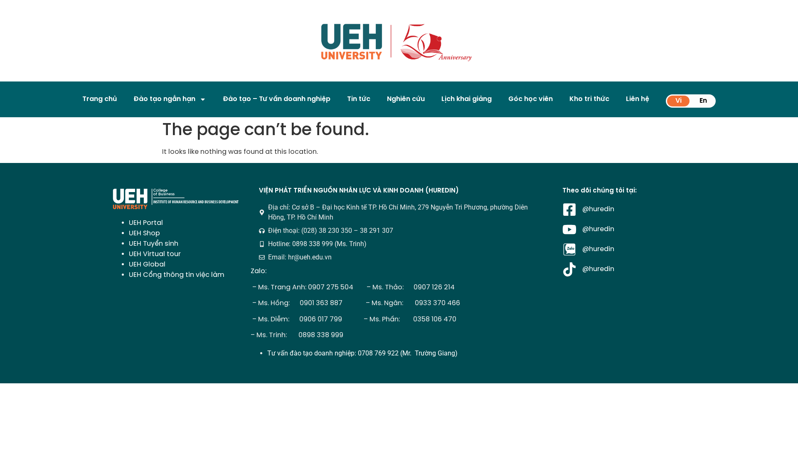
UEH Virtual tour (155, 254)
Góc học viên (530, 99)
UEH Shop (144, 233)
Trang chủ (99, 99)
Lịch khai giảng (466, 99)
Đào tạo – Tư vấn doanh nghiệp (276, 99)
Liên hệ (637, 99)
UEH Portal (146, 223)
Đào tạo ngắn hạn (164, 99)
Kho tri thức (589, 99)
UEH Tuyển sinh (153, 243)
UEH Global (147, 264)
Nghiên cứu (406, 99)
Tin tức (358, 99)
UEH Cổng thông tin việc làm (176, 275)
